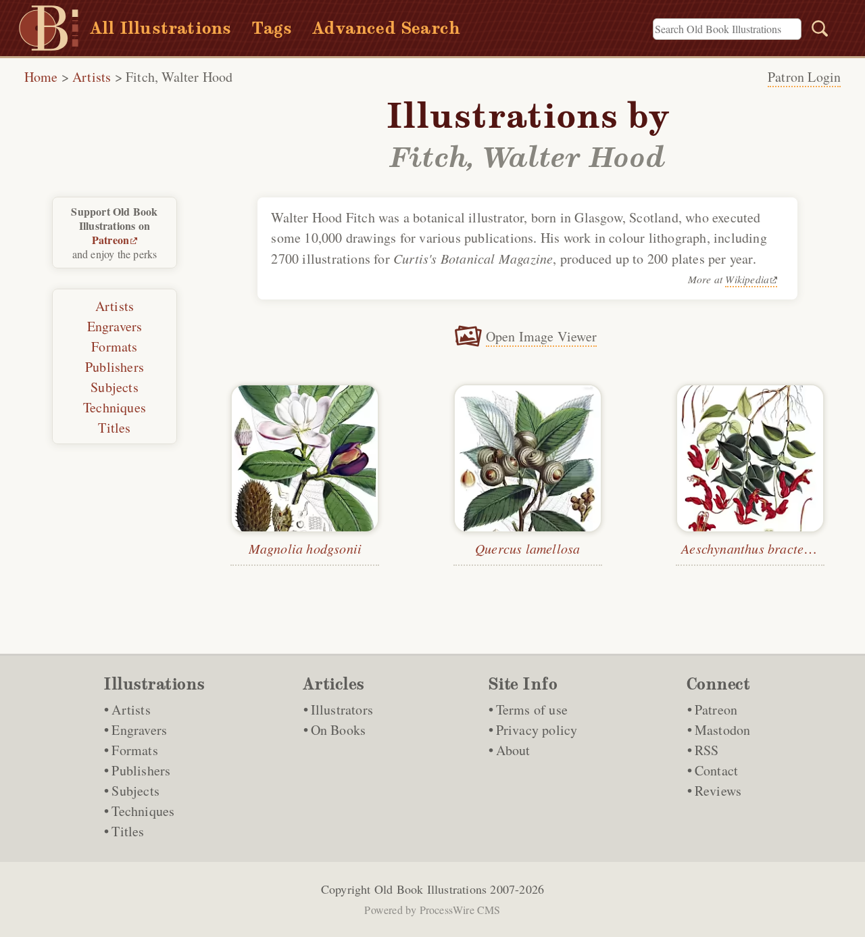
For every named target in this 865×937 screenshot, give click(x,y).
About (513, 750)
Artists (91, 77)
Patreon (110, 239)
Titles (114, 427)
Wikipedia (747, 279)
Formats (114, 346)
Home (41, 77)
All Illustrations (160, 28)
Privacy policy (537, 730)
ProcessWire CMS (460, 910)
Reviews (718, 791)
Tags (271, 28)
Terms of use (532, 709)
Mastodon (723, 730)
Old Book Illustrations (430, 889)
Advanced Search (386, 28)
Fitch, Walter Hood (179, 77)
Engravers (115, 326)
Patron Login (804, 77)
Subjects (115, 387)
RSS (707, 750)
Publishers (114, 367)
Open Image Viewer (541, 336)
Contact (716, 770)
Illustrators (342, 709)
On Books (338, 730)
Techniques (114, 407)
